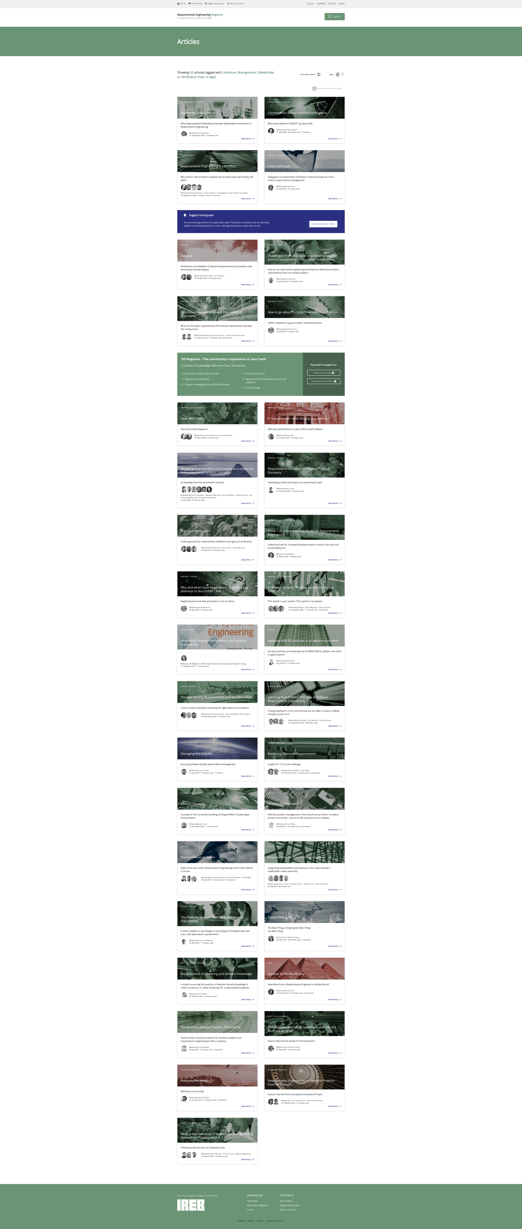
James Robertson (226, 435)
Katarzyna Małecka (204, 940)
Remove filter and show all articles (329, 88)
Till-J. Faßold (202, 994)
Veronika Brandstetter (207, 497)
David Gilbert (295, 770)
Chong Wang (222, 193)
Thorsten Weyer (228, 495)
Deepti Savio (290, 990)
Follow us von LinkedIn (322, 373)
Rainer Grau (202, 824)
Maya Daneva (210, 193)
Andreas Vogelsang (213, 495)
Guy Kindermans (291, 329)
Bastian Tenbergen (196, 495)
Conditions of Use (274, 1221)
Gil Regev (300, 607)
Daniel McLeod (239, 548)
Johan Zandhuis (203, 1097)
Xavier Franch (228, 1154)
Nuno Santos (290, 488)
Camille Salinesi (291, 130)
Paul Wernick (313, 720)
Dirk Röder (305, 770)
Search (342, 3)
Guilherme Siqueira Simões (213, 335)
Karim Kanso (219, 276)
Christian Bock (203, 133)
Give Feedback (286, 1201)
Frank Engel (246, 877)
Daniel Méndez (215, 1154)
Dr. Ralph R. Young (292, 937)
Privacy (260, 1221)
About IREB (252, 1201)
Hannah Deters (296, 884)
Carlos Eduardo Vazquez (235, 335)
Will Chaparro (245, 714)
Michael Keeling (232, 714)
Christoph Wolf (203, 1047)
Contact (250, 1209)
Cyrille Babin (290, 554)
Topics (336, 16)
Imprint (250, 1221)
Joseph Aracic (290, 186)
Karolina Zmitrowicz (292, 1047)
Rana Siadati (302, 720)
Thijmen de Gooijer (217, 714)
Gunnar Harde (203, 770)
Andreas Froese (242, 495)
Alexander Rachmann (218, 877)
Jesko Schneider (234, 877)
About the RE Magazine (257, 1205)
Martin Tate (289, 435)
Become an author (288, 1209)
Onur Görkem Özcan (315, 1100)
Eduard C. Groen (283, 884)
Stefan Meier (290, 661)
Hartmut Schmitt (321, 884)
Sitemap (241, 1221)
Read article (246, 139)
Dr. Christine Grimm (298, 1100)
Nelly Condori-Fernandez (238, 193)
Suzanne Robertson (210, 435)
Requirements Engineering (200, 16)
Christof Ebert (290, 824)
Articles (310, 3)
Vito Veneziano (325, 720)
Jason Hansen (290, 279)
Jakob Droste (309, 884)
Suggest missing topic (323, 224)
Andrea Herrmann (196, 193)
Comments (321, 3)
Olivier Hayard (324, 607)
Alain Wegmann (311, 607)
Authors (332, 3)
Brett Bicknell (208, 276)
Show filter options (308, 74)
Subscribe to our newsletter (322, 381)
